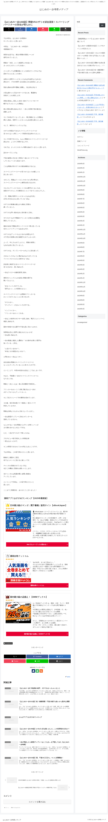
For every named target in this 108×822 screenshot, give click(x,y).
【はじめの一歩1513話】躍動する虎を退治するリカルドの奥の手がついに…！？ (91, 64)
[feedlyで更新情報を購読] (37, 671)
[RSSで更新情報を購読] (41, 671)
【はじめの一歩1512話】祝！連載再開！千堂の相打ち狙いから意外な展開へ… (91, 71)
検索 (78, 22)
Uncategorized (8, 643)
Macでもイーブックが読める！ (37, 544)
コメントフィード (83, 145)
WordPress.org (82, 150)
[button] (65, 29)
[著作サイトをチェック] (33, 671)
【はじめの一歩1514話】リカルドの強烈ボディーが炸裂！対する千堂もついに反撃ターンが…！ (91, 55)
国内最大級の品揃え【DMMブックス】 (37, 634)
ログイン (80, 137)
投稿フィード (81, 141)
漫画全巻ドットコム (37, 585)
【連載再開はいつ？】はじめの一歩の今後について (91, 40)
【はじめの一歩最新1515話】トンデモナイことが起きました (91, 47)
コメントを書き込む (37, 802)
